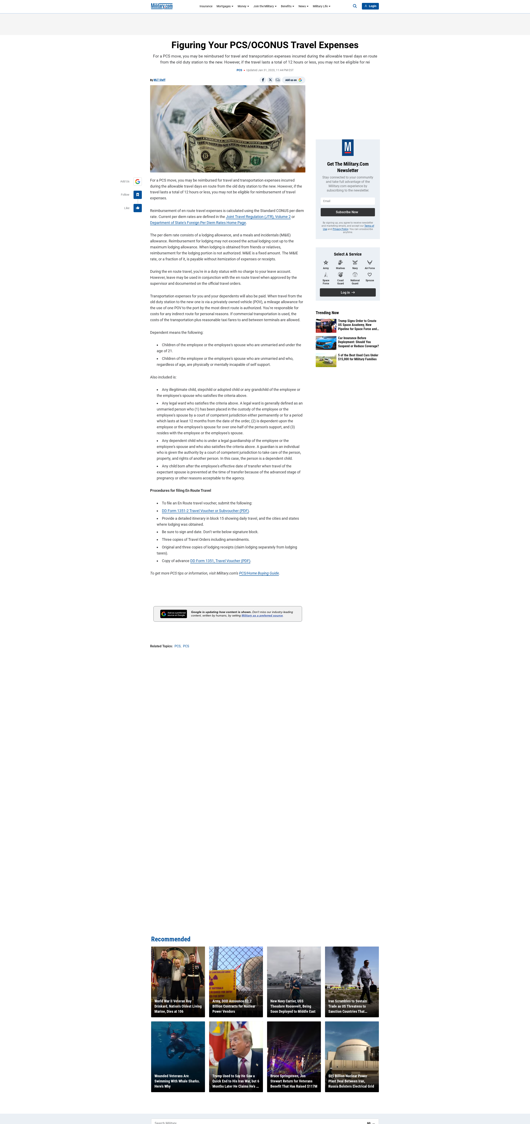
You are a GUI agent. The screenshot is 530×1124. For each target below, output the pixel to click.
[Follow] (138, 195)
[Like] (138, 208)
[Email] (278, 80)
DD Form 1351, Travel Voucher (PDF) (220, 561)
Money (242, 6)
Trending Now (327, 313)
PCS (239, 70)
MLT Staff (159, 79)
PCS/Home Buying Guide (259, 573)
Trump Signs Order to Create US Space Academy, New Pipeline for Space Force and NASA (357, 325)
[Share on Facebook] (263, 80)
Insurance (206, 6)
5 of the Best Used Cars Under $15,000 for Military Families (358, 357)
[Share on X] (270, 80)
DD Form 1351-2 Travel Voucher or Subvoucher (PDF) (205, 511)
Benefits (286, 6)
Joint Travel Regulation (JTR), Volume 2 (258, 216)
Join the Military (263, 6)
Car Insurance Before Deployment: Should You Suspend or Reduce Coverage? (358, 342)
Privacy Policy (340, 229)
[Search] (355, 6)
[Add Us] (138, 181)
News (302, 6)
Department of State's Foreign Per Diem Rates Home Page (198, 222)
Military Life (320, 6)
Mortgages (224, 6)
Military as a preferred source (262, 615)
